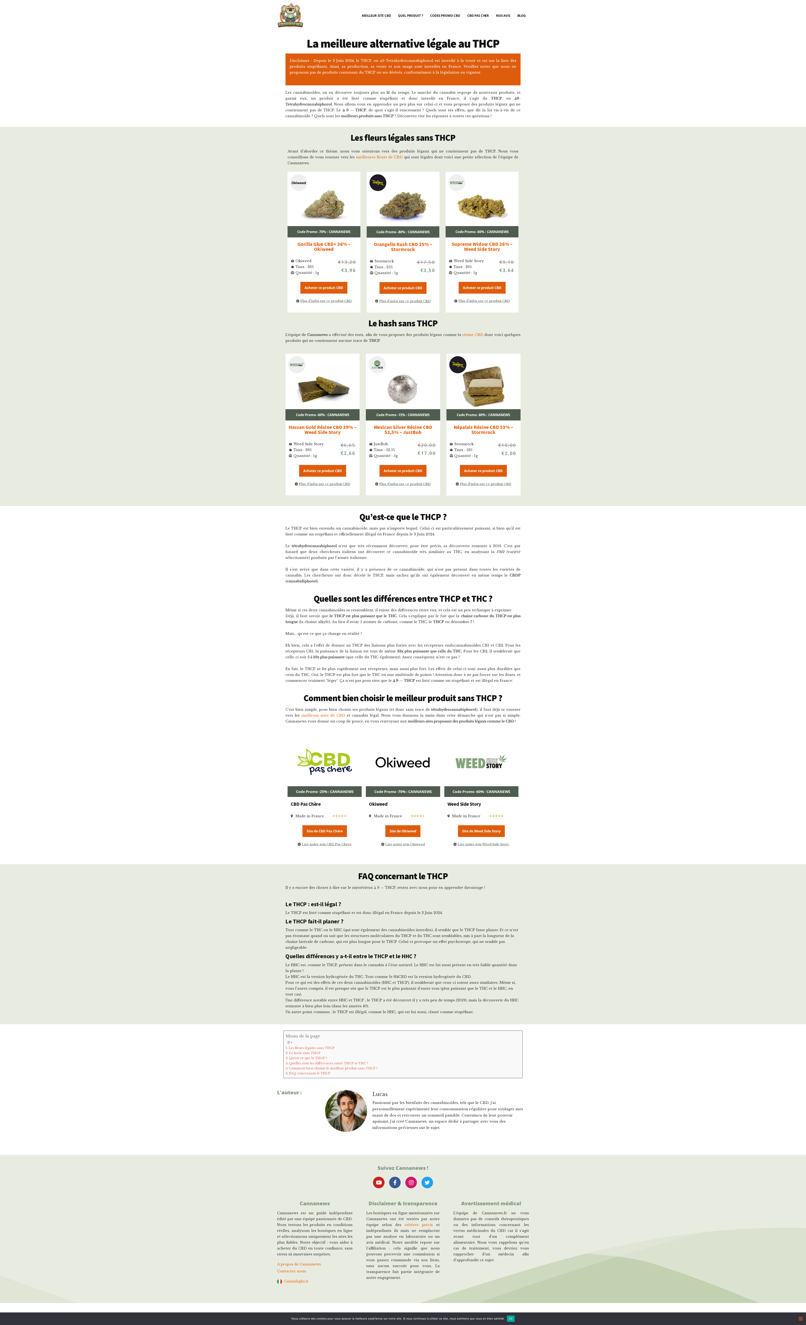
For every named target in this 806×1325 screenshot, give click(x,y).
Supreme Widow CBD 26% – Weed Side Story (482, 246)
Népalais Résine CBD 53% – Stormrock (483, 429)
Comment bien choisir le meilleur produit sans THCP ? (333, 1068)
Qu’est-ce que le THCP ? (308, 1058)
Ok (511, 1318)
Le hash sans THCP (305, 1053)
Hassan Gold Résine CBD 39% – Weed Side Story (322, 429)
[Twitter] (427, 1182)
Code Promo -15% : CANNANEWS (403, 415)
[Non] (801, 1319)
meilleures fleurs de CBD (379, 157)
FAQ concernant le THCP (309, 1073)
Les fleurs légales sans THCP (312, 1048)
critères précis (419, 1225)
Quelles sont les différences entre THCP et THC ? (328, 1063)
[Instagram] (411, 1182)
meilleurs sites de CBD (323, 715)
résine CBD (472, 335)
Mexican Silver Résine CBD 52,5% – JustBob (403, 429)
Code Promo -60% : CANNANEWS (482, 231)
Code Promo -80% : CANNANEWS (403, 232)
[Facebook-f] (395, 1182)
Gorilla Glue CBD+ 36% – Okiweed (324, 246)
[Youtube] (379, 1182)
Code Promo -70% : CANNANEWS (324, 231)
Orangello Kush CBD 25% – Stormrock (403, 247)
